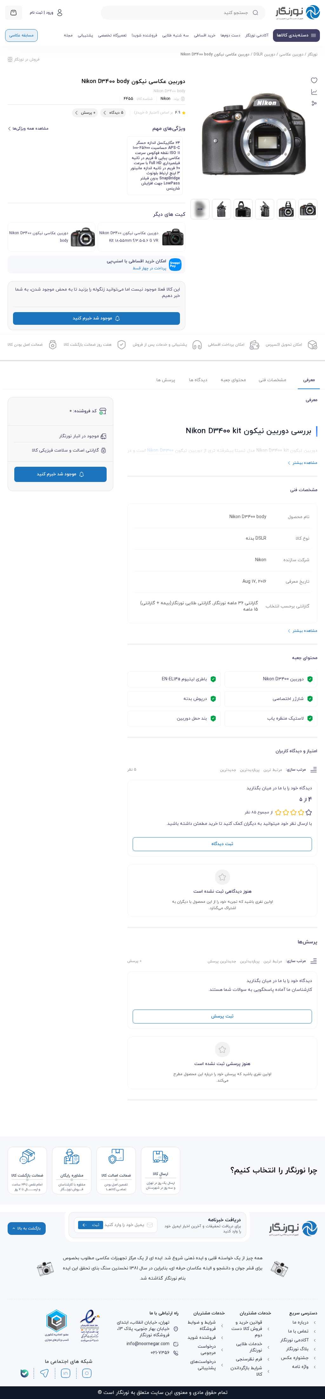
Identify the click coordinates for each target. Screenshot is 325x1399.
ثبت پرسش (222, 1016)
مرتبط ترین (272, 770)
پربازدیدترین (250, 770)
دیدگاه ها (198, 380)
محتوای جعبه (233, 380)
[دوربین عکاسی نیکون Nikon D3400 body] (286, 209)
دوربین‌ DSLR (264, 54)
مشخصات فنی (272, 380)
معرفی (309, 380)
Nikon (165, 98)
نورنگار (312, 54)
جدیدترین (228, 770)
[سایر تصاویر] (199, 209)
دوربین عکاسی (291, 54)
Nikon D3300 (160, 451)
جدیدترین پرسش (222, 961)
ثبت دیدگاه (222, 844)
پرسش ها (165, 380)
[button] (314, 80)
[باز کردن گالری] (254, 134)
